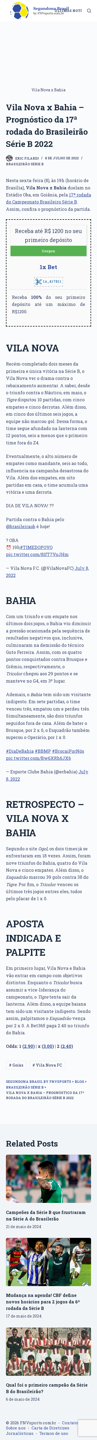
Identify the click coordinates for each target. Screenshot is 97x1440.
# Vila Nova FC (47, 1065)
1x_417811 (51, 281)
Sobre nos (16, 1428)
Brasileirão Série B (25, 164)
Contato (70, 1422)
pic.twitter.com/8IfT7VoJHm (37, 554)
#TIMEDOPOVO (36, 547)
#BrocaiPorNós (68, 751)
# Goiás (16, 1065)
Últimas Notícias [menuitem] (72, 10)
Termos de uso (53, 1433)
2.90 (28, 1046)
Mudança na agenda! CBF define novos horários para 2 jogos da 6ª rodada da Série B (43, 1301)
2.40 (66, 1046)
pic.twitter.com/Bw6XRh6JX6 (38, 758)
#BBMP (43, 751)
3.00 (47, 1046)
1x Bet (48, 267)
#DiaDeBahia (20, 751)
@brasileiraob (20, 526)
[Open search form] (89, 11)
